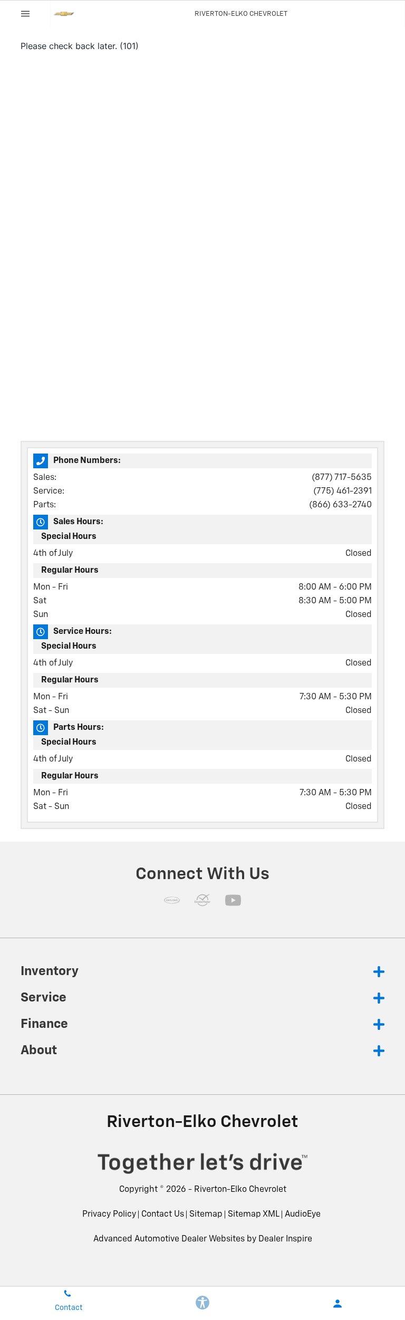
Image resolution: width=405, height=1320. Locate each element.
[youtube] (233, 900)
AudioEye (303, 1214)
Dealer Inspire (285, 1239)
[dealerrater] (202, 900)
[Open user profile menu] (337, 1303)
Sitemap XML (253, 1214)
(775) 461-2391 (342, 491)
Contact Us (162, 1214)
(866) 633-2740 (340, 505)
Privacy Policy (109, 1214)
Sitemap (206, 1214)
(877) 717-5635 (342, 478)
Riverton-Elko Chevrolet (240, 1190)
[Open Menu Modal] (25, 14)
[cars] (172, 900)
